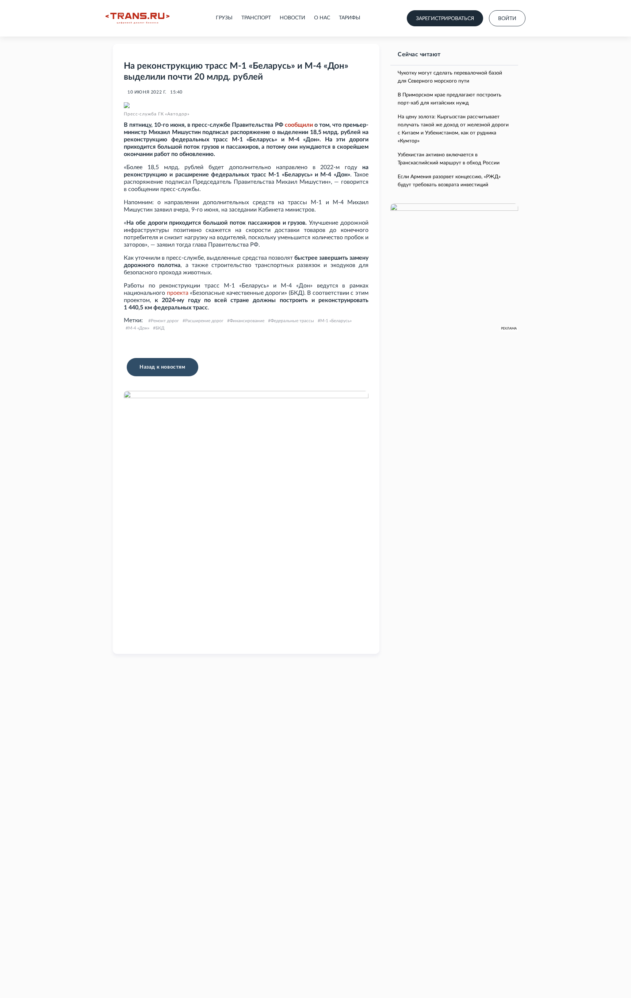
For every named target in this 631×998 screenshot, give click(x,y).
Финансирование (247, 321)
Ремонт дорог (165, 321)
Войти (507, 18)
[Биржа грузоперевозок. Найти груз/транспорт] (137, 18)
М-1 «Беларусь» (336, 321)
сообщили (299, 125)
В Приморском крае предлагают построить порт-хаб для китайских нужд (449, 99)
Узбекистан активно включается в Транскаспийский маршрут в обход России (449, 158)
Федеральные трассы (292, 321)
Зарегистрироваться (445, 18)
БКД (160, 328)
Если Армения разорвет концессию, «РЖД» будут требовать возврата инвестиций (449, 180)
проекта (177, 293)
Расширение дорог (204, 321)
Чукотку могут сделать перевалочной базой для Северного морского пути (450, 77)
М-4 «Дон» (138, 328)
